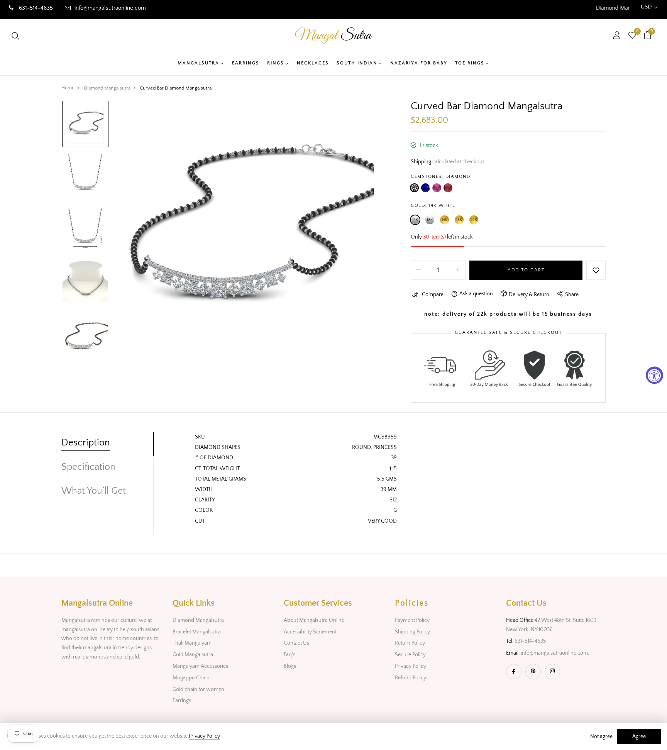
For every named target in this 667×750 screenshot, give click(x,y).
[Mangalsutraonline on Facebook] (513, 671)
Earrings (182, 701)
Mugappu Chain (191, 678)
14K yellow (444, 219)
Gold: (433, 205)
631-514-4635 (35, 8)
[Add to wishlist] (596, 270)
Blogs (290, 666)
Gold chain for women (198, 689)
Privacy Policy (410, 666)
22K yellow (473, 219)
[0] (632, 36)
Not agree (601, 736)
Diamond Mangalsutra (198, 620)
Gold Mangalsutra (193, 655)
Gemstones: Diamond (440, 176)
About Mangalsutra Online (314, 620)
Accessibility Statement (310, 632)
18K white (429, 219)
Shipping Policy (412, 632)
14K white (415, 219)
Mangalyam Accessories (200, 666)
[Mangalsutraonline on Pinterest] (533, 671)
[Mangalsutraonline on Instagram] (552, 671)
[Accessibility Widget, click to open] (654, 375)
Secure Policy (410, 655)
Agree (639, 736)
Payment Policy (412, 620)
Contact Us (296, 643)
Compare (433, 294)
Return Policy (410, 643)
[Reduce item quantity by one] (418, 270)
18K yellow (459, 219)
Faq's (289, 655)
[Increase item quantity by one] (457, 270)
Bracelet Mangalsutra (197, 632)
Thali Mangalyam (192, 643)
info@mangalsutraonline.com (110, 8)
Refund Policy (410, 678)
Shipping (421, 162)
